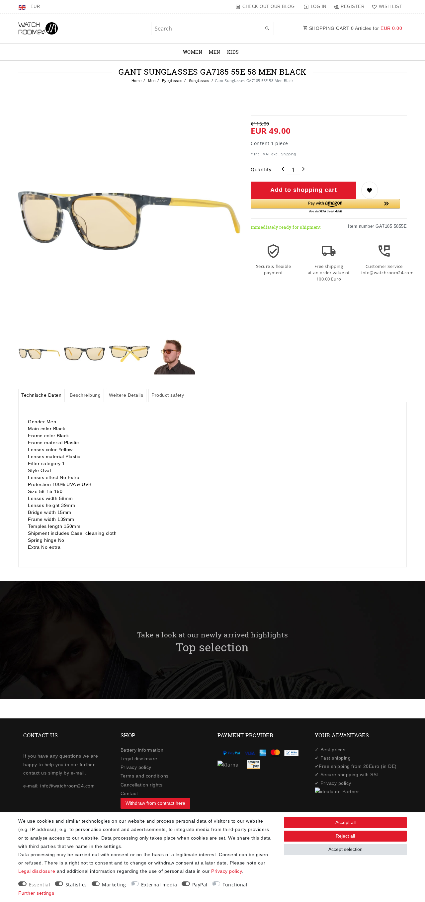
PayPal (200, 884)
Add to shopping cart (303, 190)
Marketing (114, 884)
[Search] (267, 29)
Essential (39, 884)
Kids (233, 52)
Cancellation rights (142, 784)
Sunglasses (199, 81)
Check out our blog (268, 6)
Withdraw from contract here (155, 803)
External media (159, 884)
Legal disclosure (139, 758)
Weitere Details (126, 395)
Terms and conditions (145, 776)
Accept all (345, 822)
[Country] (22, 6)
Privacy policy (136, 767)
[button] (325, 206)
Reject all (345, 836)
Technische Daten (41, 395)
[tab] (41, 395)
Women (193, 52)
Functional (234, 884)
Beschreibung (85, 395)
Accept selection (345, 849)
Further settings (36, 893)
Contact (129, 793)
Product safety (167, 395)
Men (214, 52)
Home (136, 81)
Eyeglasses (172, 81)
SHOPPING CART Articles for (354, 28)
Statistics (76, 884)
